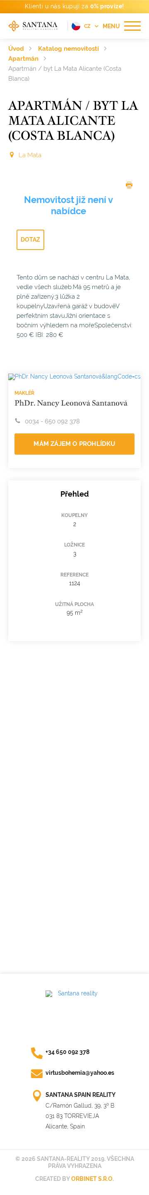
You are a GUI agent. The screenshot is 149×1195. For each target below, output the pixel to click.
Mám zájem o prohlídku (74, 444)
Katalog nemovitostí (68, 48)
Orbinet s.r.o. (92, 1178)
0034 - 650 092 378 (52, 421)
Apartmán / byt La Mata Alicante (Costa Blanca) (64, 73)
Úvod (16, 48)
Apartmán (23, 58)
